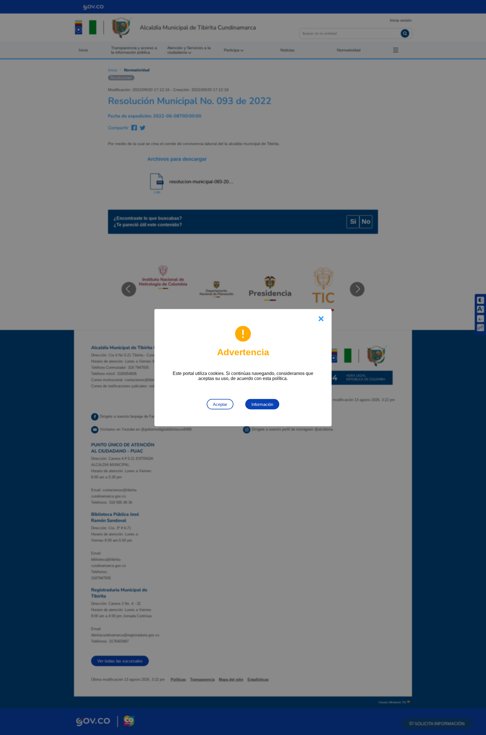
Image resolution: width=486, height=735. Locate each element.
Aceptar (220, 404)
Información (262, 404)
